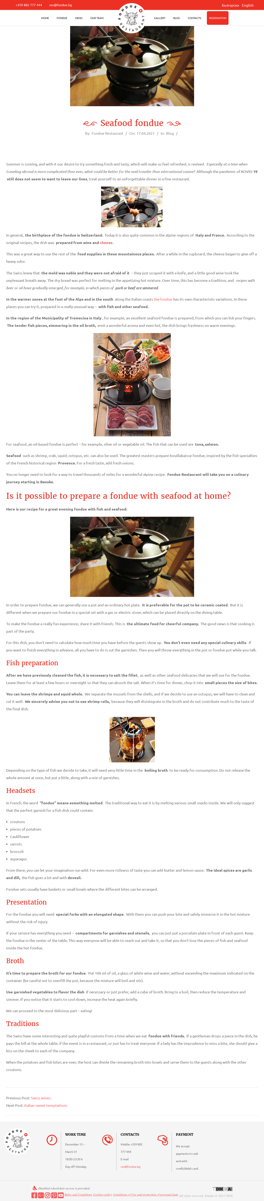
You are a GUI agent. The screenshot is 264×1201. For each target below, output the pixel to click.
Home (45, 18)
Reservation (217, 18)
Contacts (194, 18)
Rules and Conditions (78, 1194)
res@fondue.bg (60, 5)
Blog (176, 18)
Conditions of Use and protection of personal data (145, 1194)
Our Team (97, 18)
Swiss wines (41, 1098)
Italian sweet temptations (45, 1105)
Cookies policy (102, 1194)
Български (230, 5)
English (248, 5)
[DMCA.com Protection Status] (222, 1188)
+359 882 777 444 (28, 5)
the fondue (163, 299)
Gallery (159, 18)
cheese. (106, 242)
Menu (78, 18)
